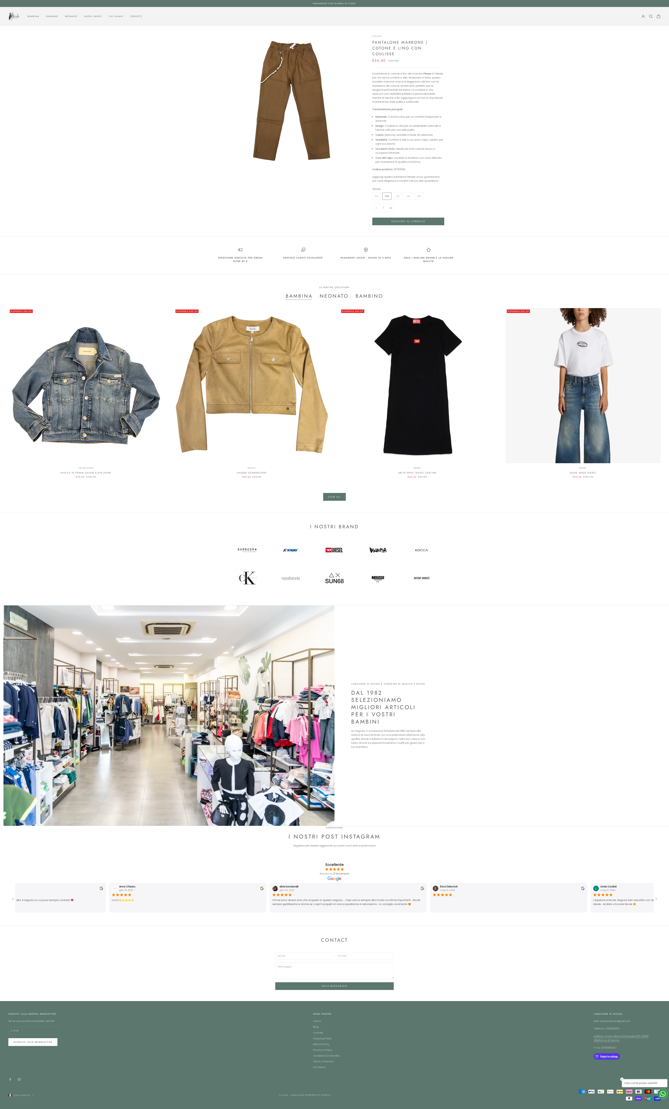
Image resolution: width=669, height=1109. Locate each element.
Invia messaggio (334, 986)
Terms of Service (323, 1061)
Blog (316, 1027)
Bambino (52, 16)
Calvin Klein (86, 468)
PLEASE (377, 36)
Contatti (136, 16)
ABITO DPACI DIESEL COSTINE (417, 472)
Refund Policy (321, 1044)
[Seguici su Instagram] (19, 1079)
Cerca (317, 1021)
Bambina (33, 16)
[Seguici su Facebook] (10, 1079)
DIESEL (417, 468)
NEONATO (334, 296)
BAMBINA (299, 296)
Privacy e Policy (322, 1050)
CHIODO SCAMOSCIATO (252, 472)
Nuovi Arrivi (93, 16)
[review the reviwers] (96, 888)
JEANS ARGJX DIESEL (583, 472)
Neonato (71, 16)
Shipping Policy (322, 1038)
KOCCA (251, 468)
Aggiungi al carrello (408, 221)
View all (334, 497)
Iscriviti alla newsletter (32, 1042)
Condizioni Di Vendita (326, 1055)
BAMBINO (369, 296)
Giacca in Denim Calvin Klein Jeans (86, 472)
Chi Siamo (116, 16)
